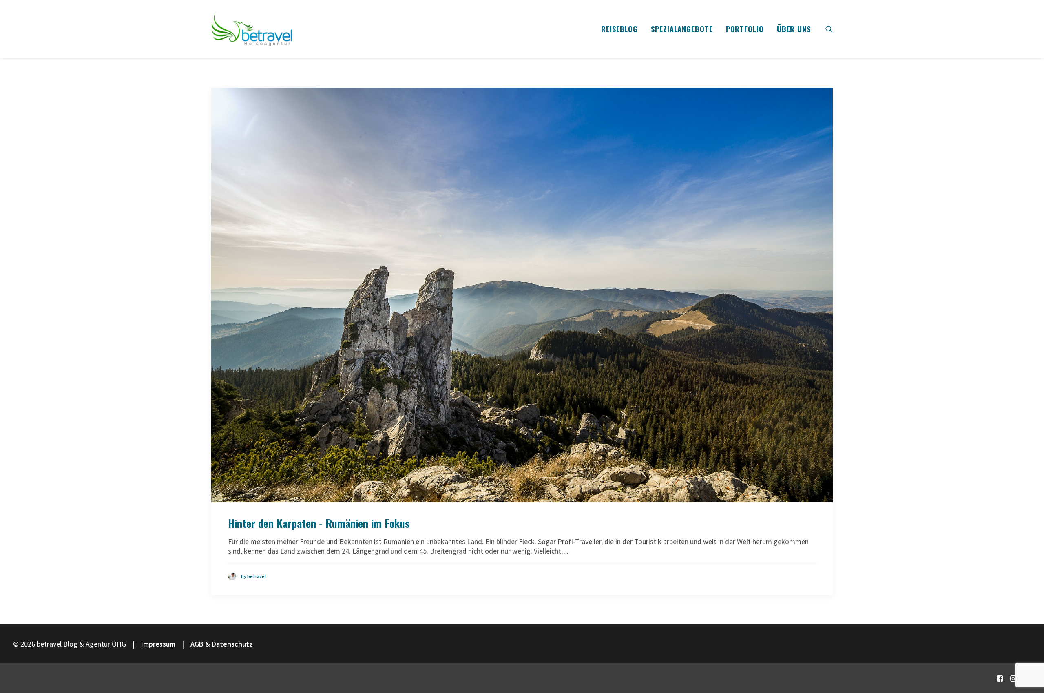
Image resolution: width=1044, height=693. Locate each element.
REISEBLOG (619, 29)
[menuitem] (619, 29)
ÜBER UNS (794, 29)
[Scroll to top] (1027, 659)
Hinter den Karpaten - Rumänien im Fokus (319, 523)
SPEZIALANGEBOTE (682, 29)
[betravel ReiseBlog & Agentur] (252, 29)
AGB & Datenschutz (221, 644)
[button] (829, 29)
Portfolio (745, 29)
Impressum (158, 644)
